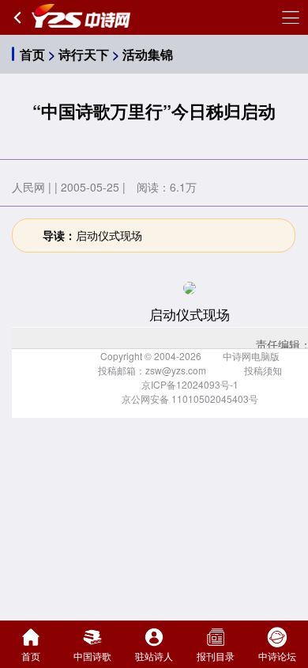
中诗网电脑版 (251, 355)
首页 (32, 54)
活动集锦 (147, 54)
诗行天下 (83, 54)
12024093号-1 (207, 384)
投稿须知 (263, 370)
